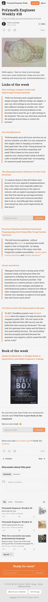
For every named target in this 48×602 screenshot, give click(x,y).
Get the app (35, 592)
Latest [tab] (10, 502)
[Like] (4, 30)
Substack (13, 597)
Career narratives (10, 265)
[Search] (44, 502)
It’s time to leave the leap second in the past (23, 308)
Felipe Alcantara (13, 23)
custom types (40, 252)
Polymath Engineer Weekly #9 (17, 508)
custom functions (12, 255)
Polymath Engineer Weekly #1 (17, 522)
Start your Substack (18, 592)
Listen (43, 24)
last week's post (23, 440)
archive (5, 443)
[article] (24, 512)
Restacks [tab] (16, 474)
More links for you (9, 511)
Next (40, 459)
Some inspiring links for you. (13, 525)
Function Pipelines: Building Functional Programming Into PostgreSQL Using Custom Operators (24, 232)
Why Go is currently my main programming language (16, 537)
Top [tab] (4, 502)
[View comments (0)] (9, 30)
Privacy (34, 584)
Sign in (43, 3)
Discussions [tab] (19, 502)
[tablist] (11, 474)
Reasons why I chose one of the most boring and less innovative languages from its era (18, 542)
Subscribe (35, 3)
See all (6, 554)
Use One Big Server (11, 132)
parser (20, 243)
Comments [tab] (7, 474)
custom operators (32, 255)
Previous (9, 459)
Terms (40, 584)
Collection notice (24, 586)
